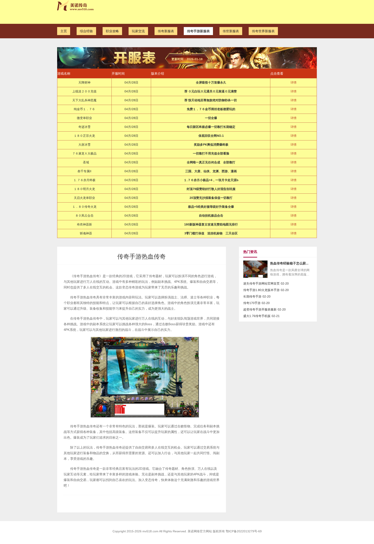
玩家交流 (138, 31)
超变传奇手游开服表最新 (260, 309)
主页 (63, 31)
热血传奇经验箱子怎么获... (289, 263)
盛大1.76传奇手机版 (257, 316)
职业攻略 (112, 31)
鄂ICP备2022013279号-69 (244, 531)
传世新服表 (231, 31)
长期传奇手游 (252, 296)
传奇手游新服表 (198, 31)
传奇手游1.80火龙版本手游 (261, 290)
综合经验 (86, 31)
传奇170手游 (252, 303)
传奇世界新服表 (263, 31)
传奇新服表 (166, 31)
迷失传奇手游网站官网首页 (261, 283)
